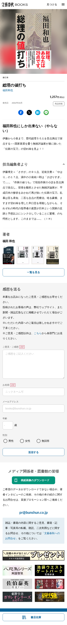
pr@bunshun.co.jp (33, 512)
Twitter (29, 112)
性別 (5, 435)
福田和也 (8, 90)
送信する (33, 452)
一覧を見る (33, 272)
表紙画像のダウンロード (35, 480)
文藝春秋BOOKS (14, 4)
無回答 (45, 441)
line (46, 112)
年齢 (5, 418)
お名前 (6, 385)
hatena (37, 112)
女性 (27, 441)
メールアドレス (11, 402)
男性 (11, 441)
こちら (38, 333)
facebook (20, 112)
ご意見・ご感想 (11, 347)
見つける (52, 4)
